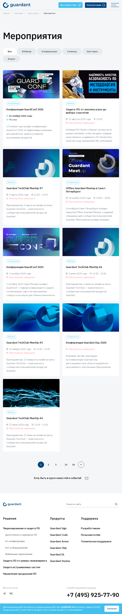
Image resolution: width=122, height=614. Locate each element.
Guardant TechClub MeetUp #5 (24, 342)
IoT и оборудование (16, 547)
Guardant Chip (58, 548)
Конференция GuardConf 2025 (24, 267)
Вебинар (26, 51)
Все (10, 51)
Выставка (92, 51)
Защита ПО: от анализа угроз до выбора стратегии (86, 111)
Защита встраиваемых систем (21, 567)
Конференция (49, 51)
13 (66, 464)
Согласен (111, 608)
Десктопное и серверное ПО (21, 534)
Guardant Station (60, 561)
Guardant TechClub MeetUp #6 (84, 267)
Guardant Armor (59, 541)
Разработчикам (90, 528)
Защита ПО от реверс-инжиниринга (25, 560)
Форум (11, 58)
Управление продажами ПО (19, 573)
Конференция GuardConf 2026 (24, 109)
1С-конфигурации (15, 541)
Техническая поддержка (96, 541)
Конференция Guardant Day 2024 (86, 342)
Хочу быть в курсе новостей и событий (57, 478)
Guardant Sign (58, 528)
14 (73, 464)
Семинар (72, 51)
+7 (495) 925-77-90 (93, 595)
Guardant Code (59, 535)
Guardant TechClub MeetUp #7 (24, 188)
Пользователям (90, 535)
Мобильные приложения (18, 554)
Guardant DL (57, 554)
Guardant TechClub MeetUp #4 (24, 418)
